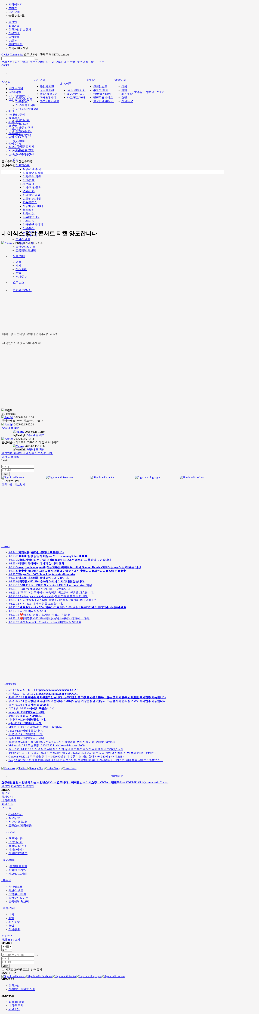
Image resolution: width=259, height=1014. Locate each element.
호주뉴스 (139, 92)
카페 (59, 61)
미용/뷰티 (29, 228)
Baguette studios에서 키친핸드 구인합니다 (39, 588)
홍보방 (90, 79)
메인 (11, 111)
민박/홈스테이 (102, 93)
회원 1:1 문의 (16, 1001)
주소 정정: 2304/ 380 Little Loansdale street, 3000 (46, 745)
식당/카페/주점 (32, 169)
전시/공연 (127, 101)
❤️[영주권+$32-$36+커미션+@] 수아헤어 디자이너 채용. (49, 618)
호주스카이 (37, 61)
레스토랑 (69, 61)
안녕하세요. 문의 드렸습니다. (35, 726)
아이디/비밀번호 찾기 (21, 989)
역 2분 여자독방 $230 (27, 611)
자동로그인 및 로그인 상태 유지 (23, 969)
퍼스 (17, 61)
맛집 (25, 61)
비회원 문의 (15, 1005)
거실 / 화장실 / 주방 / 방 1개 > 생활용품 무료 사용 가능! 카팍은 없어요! (61, 741)
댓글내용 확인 (11, 427)
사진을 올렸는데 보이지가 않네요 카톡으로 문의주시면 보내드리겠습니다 (65, 749)
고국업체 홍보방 (103, 101)
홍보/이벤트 (23, 239)
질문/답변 (21, 101)
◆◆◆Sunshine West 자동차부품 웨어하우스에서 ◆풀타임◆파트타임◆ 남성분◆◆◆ (67, 607)
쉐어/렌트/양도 (76, 93)
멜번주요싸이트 (103, 97)
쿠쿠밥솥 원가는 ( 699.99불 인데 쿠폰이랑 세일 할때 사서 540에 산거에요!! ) (66, 756)
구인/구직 (19, 114)
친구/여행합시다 (26, 105)
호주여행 (82, 61)
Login (5, 474)
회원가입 (16, 786)
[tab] (129, 808)
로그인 (5, 786)
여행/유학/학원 (32, 176)
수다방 (6, 81)
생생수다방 (16, 88)
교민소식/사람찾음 (27, 108)
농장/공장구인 (24, 127)
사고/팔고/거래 (76, 97)
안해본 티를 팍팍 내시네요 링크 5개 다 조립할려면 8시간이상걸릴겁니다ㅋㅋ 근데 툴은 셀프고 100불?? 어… (85, 760)
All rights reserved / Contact (84, 782)
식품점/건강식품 (33, 172)
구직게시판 (23, 123)
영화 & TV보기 (155, 92)
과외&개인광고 (25, 135)
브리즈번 (7, 61)
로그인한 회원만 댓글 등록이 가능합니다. (27, 453)
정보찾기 (28, 786)
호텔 (124, 97)
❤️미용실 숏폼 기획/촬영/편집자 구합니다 (40, 614)
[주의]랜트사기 (25, 146)
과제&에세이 (24, 131)
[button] (4, 456)
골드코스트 (97, 61)
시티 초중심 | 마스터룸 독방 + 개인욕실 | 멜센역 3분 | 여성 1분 (52, 599)
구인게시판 (23, 120)
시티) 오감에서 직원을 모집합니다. (35, 603)
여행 (124, 86)
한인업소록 (23, 165)
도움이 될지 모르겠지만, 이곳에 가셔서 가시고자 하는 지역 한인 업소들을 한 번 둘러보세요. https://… (82, 752)
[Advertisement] (113, 201)
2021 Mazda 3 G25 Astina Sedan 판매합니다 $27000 (44, 622)
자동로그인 (12, 480)
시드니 (50, 61)
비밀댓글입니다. (25, 730)
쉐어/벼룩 (19, 140)
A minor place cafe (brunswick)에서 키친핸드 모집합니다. (48, 596)
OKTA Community (12, 54)
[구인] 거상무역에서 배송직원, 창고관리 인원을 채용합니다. (51, 592)
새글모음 (14, 1009)
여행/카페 (120, 79)
